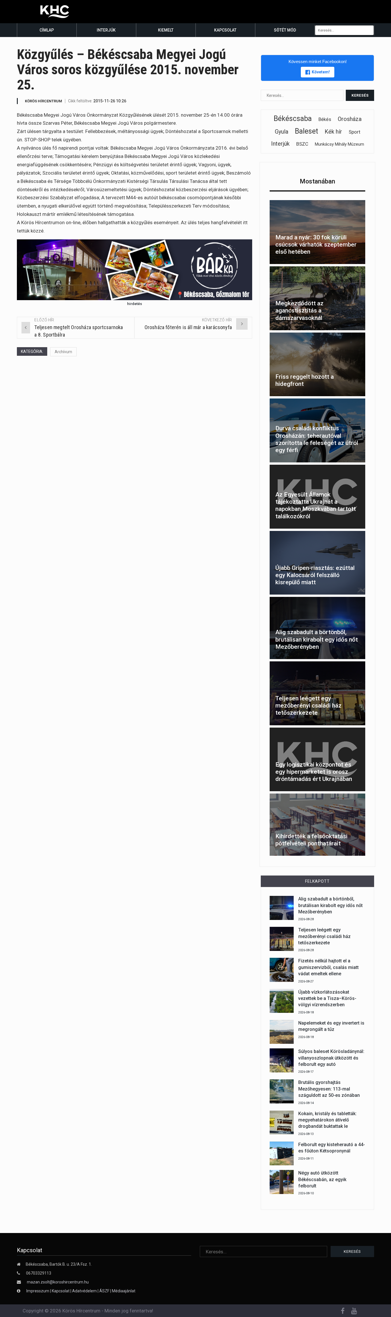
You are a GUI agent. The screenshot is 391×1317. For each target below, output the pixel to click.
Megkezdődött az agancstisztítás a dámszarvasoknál (299, 310)
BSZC (302, 144)
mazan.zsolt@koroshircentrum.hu (58, 1282)
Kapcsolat (225, 30)
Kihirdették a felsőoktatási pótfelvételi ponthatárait (311, 840)
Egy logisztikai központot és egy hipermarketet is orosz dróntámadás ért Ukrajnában (313, 771)
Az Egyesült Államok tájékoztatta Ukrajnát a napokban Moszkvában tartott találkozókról (315, 505)
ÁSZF (104, 1291)
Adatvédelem (84, 1291)
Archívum (63, 351)
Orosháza (350, 119)
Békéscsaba (293, 118)
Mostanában (317, 181)
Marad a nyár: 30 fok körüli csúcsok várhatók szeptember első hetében (316, 244)
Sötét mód (285, 30)
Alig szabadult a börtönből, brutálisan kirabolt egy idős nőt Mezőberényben (316, 639)
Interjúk (106, 30)
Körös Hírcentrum (43, 101)
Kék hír (333, 131)
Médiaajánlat (123, 1291)
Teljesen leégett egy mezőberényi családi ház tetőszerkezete (308, 705)
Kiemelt (165, 30)
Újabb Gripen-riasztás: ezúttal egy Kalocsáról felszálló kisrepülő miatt (315, 575)
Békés (324, 119)
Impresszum (38, 1291)
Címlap (47, 30)
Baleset (306, 131)
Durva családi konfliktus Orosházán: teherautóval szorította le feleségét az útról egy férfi (316, 439)
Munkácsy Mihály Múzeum (339, 144)
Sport (354, 132)
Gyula (281, 131)
